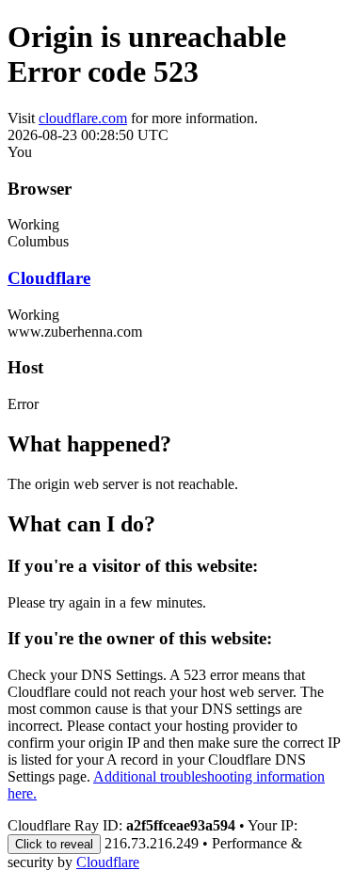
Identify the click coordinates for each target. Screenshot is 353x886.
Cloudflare (49, 278)
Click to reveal (54, 844)
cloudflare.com (83, 118)
